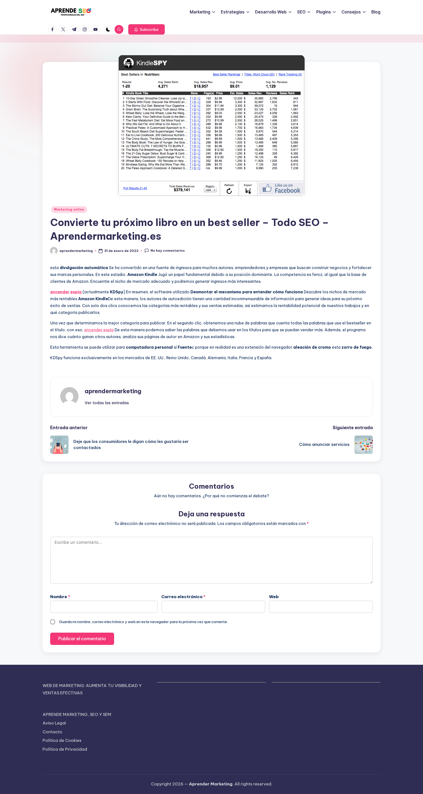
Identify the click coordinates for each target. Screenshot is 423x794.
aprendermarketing (113, 391)
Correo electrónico (183, 596)
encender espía (99, 329)
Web (274, 596)
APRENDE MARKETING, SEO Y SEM (77, 714)
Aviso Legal (54, 723)
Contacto (52, 732)
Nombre (60, 596)
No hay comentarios (168, 250)
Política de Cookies (62, 740)
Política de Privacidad (65, 749)
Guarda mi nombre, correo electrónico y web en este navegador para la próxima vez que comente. (143, 621)
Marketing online (69, 209)
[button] (146, 29)
